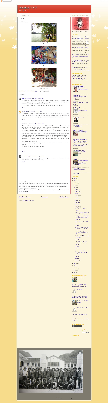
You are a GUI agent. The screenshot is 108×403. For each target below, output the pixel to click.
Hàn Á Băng (75, 45)
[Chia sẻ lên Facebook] (47, 91)
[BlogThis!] (44, 91)
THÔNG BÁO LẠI (77, 126)
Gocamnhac (76, 116)
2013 (75, 265)
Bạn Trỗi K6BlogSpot (78, 86)
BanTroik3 (76, 125)
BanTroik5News (28, 7)
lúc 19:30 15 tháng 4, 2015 (36, 111)
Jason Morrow (59, 398)
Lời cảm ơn (77, 219)
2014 (75, 263)
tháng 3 (77, 256)
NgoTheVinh (25, 111)
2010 (75, 272)
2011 (75, 270)
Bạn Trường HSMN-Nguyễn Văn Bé (80, 140)
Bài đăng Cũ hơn (64, 197)
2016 (75, 185)
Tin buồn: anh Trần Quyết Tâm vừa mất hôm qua (82, 110)
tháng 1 (77, 260)
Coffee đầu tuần (81, 278)
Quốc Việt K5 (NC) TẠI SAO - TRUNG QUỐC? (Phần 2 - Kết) (79, 285)
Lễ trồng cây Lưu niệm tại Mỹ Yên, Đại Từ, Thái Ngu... (82, 216)
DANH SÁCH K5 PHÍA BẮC (79, 78)
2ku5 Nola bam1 (76, 54)
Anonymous (75, 36)
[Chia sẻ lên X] (45, 91)
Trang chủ (44, 197)
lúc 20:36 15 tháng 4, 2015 (38, 123)
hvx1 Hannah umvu (77, 60)
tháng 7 (77, 200)
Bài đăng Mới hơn (24, 197)
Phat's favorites (81, 117)
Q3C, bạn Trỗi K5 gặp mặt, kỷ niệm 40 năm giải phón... (82, 213)
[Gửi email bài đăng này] (43, 91)
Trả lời (23, 107)
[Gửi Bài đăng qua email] (41, 91)
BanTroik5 (76, 173)
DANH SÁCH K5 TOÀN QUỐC (79, 80)
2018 (75, 180)
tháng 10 (77, 193)
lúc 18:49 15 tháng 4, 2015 (38, 98)
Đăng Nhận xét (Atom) (28, 200)
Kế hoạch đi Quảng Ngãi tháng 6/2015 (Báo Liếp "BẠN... (82, 228)
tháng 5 (77, 204)
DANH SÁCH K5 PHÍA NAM (79, 77)
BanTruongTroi (77, 107)
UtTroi (75, 159)
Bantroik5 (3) (76, 95)
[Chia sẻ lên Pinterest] (48, 91)
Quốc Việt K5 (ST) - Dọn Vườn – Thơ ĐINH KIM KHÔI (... (81, 243)
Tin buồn (77, 225)
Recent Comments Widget (86, 70)
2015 (75, 187)
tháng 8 (77, 198)
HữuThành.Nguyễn (26, 98)
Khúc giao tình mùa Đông (79, 169)
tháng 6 (77, 202)
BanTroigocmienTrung (78, 150)
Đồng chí (79, 289)
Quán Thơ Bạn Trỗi (78, 130)
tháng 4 (77, 206)
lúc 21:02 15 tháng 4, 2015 (38, 156)
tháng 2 (77, 258)
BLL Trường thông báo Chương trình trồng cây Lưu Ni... (82, 232)
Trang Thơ (76, 168)
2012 (75, 268)
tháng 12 (77, 189)
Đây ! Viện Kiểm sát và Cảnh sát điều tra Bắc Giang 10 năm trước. (79, 297)
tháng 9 (77, 195)
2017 (75, 183)
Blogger (71, 398)
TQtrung (75, 101)
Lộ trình (77, 239)
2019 (75, 178)
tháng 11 (77, 191)
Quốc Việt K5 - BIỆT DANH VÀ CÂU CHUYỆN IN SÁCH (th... (81, 252)
